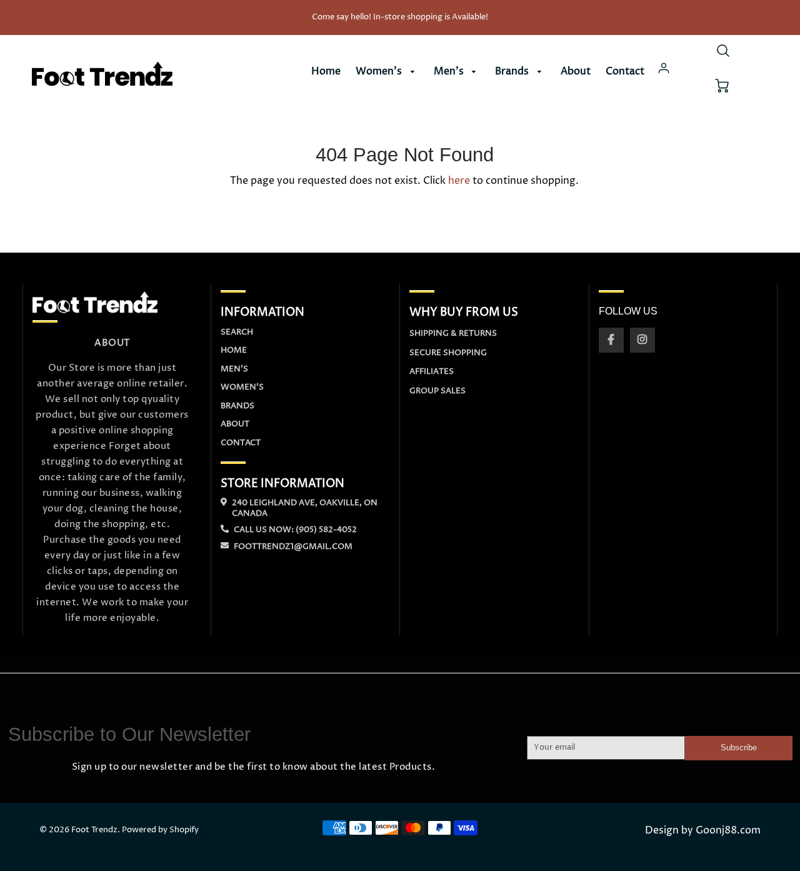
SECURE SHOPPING (448, 352)
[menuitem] (326, 71)
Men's (450, 71)
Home (326, 71)
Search (237, 332)
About (576, 71)
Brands (513, 71)
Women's (380, 71)
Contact (625, 71)
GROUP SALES (437, 390)
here (459, 181)
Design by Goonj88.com (703, 830)
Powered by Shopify (160, 830)
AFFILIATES (431, 371)
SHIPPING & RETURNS (453, 333)
